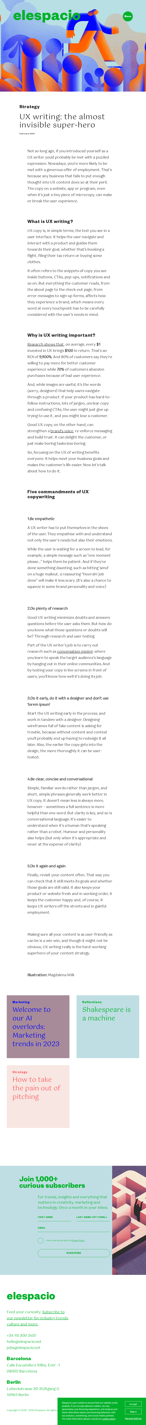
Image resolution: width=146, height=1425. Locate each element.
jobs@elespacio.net (23, 1348)
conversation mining (75, 652)
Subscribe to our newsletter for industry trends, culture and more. (38, 1318)
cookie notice (108, 1419)
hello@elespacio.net (24, 1342)
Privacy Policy (78, 1240)
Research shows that (45, 345)
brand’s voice (61, 431)
